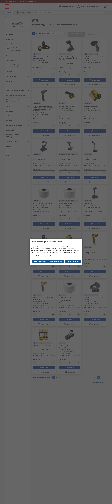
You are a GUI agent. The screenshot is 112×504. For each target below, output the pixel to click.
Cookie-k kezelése (56, 261)
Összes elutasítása (40, 261)
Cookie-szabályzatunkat (44, 256)
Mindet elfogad (72, 261)
